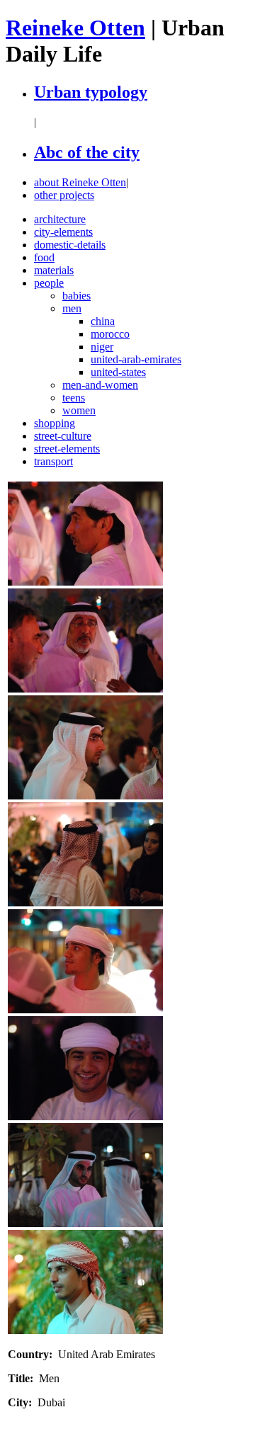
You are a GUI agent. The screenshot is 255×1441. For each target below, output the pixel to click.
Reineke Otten (75, 27)
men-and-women (100, 385)
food (44, 257)
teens (73, 398)
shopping (54, 423)
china (103, 321)
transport (53, 461)
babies (76, 296)
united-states (118, 372)
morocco (110, 334)
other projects (64, 195)
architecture (60, 219)
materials (54, 270)
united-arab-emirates (136, 359)
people (49, 283)
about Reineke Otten (80, 182)
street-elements (67, 449)
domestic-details (70, 245)
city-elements (63, 232)
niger (102, 347)
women (79, 410)
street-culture (62, 436)
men (71, 308)
